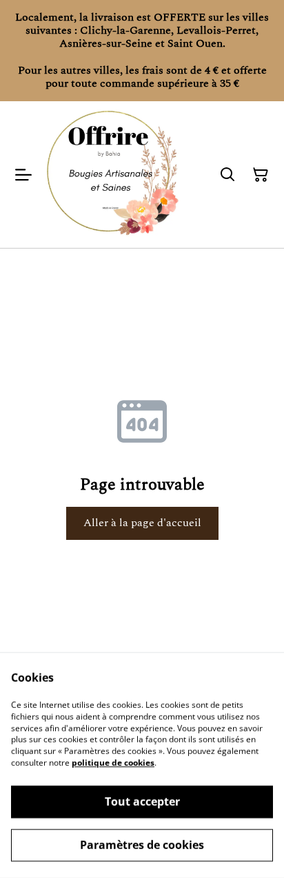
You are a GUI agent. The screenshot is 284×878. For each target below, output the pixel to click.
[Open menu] (23, 175)
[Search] (227, 175)
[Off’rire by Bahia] (112, 174)
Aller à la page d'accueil (142, 522)
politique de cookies (113, 763)
